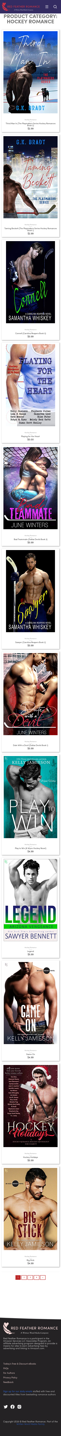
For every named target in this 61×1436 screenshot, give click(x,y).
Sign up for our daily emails (17, 1391)
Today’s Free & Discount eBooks (19, 1364)
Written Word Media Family (30, 1424)
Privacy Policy (10, 1378)
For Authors (9, 1373)
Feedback (8, 1382)
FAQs (5, 1368)
